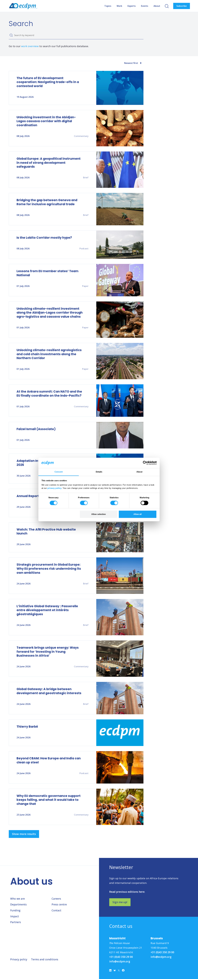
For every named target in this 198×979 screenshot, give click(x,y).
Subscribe (181, 5)
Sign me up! (119, 902)
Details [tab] (99, 472)
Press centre (59, 904)
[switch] (84, 503)
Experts (132, 5)
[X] (119, 971)
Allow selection (98, 514)
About (157, 5)
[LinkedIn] (110, 971)
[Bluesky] (115, 971)
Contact (56, 910)
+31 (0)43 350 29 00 (121, 957)
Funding (15, 910)
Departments (18, 904)
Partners (15, 922)
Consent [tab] (59, 472)
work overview (30, 46)
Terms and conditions (44, 959)
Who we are (17, 898)
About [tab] (139, 472)
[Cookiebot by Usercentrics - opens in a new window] (145, 463)
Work (119, 5)
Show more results (24, 834)
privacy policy (54, 488)
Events (144, 5)
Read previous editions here (127, 892)
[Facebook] (123, 971)
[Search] (11, 35)
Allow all (137, 514)
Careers (56, 898)
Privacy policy (18, 959)
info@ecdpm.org (119, 961)
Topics (107, 5)
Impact (14, 916)
